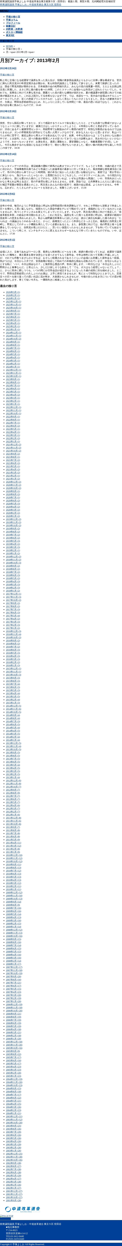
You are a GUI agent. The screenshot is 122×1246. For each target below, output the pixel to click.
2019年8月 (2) (13, 531)
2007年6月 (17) (13, 986)
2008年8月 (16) (13, 942)
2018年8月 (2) (13, 569)
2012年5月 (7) (13, 802)
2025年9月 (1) (13, 311)
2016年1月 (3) (13, 665)
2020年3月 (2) (13, 510)
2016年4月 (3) (13, 656)
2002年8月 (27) (13, 1166)
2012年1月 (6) (13, 814)
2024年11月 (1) (13, 335)
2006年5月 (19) (13, 1026)
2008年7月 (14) (13, 945)
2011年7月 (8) (13, 833)
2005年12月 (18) (14, 1042)
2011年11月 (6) (13, 821)
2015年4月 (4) (13, 693)
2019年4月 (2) (13, 544)
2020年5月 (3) (13, 503)
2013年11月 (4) (13, 746)
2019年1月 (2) (13, 553)
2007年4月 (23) (13, 992)
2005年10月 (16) (14, 1048)
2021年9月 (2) (13, 454)
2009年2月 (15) (13, 923)
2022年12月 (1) (13, 407)
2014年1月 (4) (13, 740)
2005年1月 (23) (13, 1076)
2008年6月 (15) (13, 948)
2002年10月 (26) (14, 1160)
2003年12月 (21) (14, 1116)
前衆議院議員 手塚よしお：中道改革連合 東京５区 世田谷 (30, 4)
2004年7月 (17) (13, 1094)
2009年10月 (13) (14, 898)
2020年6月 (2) (13, 500)
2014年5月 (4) (13, 727)
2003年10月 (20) (14, 1122)
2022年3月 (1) (13, 435)
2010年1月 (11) (13, 889)
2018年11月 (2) (13, 559)
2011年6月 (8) (13, 836)
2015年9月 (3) (13, 678)
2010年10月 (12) (14, 861)
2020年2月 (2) (13, 513)
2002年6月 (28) (13, 1172)
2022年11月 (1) (13, 410)
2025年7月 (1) (13, 314)
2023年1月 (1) (13, 404)
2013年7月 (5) (13, 758)
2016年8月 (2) (13, 643)
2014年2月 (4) (13, 737)
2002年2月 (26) (13, 1185)
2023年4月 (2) (13, 395)
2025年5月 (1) (13, 320)
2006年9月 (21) (13, 1014)
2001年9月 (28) (13, 1200)
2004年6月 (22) (13, 1098)
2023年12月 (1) (13, 370)
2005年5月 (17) (13, 1063)
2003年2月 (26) (13, 1147)
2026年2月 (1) (13, 295)
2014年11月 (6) (13, 709)
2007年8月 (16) (13, 979)
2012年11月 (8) (13, 783)
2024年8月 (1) (13, 345)
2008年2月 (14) (13, 961)
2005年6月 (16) (13, 1060)
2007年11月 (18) (14, 970)
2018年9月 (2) (13, 566)
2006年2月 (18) (13, 1035)
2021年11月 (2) (13, 447)
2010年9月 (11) (13, 864)
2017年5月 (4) (13, 615)
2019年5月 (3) (13, 541)
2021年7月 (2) (13, 460)
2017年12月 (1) (13, 594)
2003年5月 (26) (13, 1138)
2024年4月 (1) (13, 357)
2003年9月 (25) (13, 1126)
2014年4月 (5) (13, 730)
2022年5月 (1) (13, 429)
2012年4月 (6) (13, 805)
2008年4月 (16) (13, 954)
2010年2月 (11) (13, 886)
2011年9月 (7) (13, 827)
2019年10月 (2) (13, 525)
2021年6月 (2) (13, 463)
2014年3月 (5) (13, 734)
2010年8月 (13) (13, 867)
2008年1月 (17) (13, 964)
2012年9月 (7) (13, 790)
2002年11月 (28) (14, 1157)
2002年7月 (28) (13, 1169)
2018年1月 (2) (13, 591)
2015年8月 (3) (13, 681)
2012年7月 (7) (13, 796)
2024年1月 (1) (13, 367)
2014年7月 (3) (13, 721)
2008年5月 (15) (13, 951)
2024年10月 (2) (13, 339)
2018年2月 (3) (13, 587)
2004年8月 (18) (13, 1091)
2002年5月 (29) (13, 1175)
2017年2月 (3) (13, 625)
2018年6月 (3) (13, 575)
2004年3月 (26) (13, 1107)
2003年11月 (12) (14, 1119)
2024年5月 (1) (13, 354)
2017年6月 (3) (13, 612)
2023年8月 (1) (13, 382)
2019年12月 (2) (13, 519)
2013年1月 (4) (13, 777)
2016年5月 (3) (13, 653)
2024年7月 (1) (13, 348)
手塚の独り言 (7, 74)
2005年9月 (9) (13, 1051)
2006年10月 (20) (14, 1010)
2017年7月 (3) (13, 609)
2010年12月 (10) (14, 855)
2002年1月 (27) (13, 1188)
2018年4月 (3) (13, 581)
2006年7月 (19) (13, 1020)
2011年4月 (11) (13, 842)
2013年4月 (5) (13, 768)
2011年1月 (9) (13, 852)
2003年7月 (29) (13, 1132)
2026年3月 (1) (13, 292)
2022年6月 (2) (13, 426)
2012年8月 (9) (13, 793)
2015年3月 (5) (13, 696)
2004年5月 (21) (13, 1101)
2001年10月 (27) (14, 1197)
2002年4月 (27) (13, 1178)
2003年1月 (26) (13, 1150)
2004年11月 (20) (14, 1082)
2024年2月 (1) (13, 363)
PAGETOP (5, 1218)
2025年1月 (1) (13, 329)
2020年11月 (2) (13, 485)
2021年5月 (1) (13, 466)
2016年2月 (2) (13, 662)
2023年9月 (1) (13, 379)
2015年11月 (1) (13, 671)
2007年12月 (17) (14, 967)
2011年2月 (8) (13, 849)
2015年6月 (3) (13, 687)
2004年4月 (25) (13, 1104)
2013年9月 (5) (13, 752)
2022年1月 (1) (13, 441)
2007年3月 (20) (13, 995)
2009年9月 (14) (13, 902)
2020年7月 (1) (13, 497)
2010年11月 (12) (14, 858)
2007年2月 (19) (13, 998)
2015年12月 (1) (13, 668)
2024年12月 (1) (13, 332)
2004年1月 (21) (13, 1113)
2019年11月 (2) (13, 522)
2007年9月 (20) (13, 976)
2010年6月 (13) (13, 874)
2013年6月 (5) (13, 762)
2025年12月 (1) (13, 301)
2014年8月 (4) (13, 718)
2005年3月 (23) (13, 1070)
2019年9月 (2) (13, 528)
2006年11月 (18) (14, 1007)
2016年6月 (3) (13, 650)
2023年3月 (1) (13, 398)
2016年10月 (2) (13, 637)
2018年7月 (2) (13, 572)
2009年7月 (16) (13, 908)
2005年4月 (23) (13, 1066)
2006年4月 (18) (13, 1029)
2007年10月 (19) (14, 973)
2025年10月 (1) (13, 307)
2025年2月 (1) (13, 326)
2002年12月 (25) (14, 1154)
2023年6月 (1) (13, 388)
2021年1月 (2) (13, 479)
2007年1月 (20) (13, 1001)
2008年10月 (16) (14, 936)
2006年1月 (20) (13, 1038)
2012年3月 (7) (13, 808)
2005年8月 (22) (13, 1054)
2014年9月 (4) (13, 715)
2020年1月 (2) (13, 516)
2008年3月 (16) (13, 958)
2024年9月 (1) (13, 342)
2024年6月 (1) (13, 351)
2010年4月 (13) (13, 880)
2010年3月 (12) (13, 883)
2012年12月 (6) (13, 780)
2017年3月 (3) (13, 622)
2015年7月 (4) (13, 684)
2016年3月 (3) (13, 659)
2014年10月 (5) (13, 712)
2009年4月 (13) (13, 917)
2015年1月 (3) (13, 703)
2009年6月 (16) (13, 911)
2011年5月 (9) (13, 839)
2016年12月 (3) (13, 631)
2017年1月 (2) (13, 628)
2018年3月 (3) (13, 584)
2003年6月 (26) (13, 1135)
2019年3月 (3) (13, 547)
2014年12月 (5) (13, 706)
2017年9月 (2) (13, 603)
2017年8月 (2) (13, 606)
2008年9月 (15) (13, 939)
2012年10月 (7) (13, 786)
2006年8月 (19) (13, 1017)
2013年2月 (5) (13, 774)
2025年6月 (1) (13, 317)
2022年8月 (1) (13, 419)
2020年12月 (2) (13, 482)
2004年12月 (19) (14, 1079)
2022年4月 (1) (13, 432)
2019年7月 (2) (13, 535)
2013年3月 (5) (13, 771)
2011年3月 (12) (13, 846)
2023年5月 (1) (13, 391)
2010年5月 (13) (13, 877)
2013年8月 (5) (13, 755)
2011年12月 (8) (13, 818)
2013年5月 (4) (13, 765)
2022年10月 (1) (13, 413)
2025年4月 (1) (13, 323)
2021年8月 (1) (13, 457)
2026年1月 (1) (13, 298)
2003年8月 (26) (13, 1129)
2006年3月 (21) (13, 1032)
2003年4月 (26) (13, 1141)
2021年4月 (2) (13, 469)
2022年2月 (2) (13, 438)
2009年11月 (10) (14, 895)
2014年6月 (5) (13, 724)
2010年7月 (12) (13, 870)
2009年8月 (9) (13, 905)
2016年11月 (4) (13, 634)
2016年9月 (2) (13, 640)
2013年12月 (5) (13, 743)
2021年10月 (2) (13, 451)
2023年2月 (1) (13, 401)
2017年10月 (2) (13, 600)
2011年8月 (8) (13, 830)
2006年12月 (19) (14, 1004)
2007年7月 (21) (13, 982)
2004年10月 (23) (14, 1085)
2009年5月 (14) (13, 914)
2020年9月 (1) (13, 491)
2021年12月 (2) (13, 444)
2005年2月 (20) (13, 1073)
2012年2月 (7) (13, 811)
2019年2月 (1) (13, 550)
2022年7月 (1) (13, 423)
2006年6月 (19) (13, 1023)
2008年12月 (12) (14, 930)
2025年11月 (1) (13, 304)
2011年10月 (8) (13, 824)
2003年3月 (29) (13, 1144)
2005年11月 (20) (14, 1045)
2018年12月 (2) (13, 556)
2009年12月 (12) (14, 892)
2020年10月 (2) (13, 488)
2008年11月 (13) (14, 933)
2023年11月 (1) (13, 373)
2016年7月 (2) (13, 647)
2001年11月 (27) (14, 1194)
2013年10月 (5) (13, 749)
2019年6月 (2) (13, 538)
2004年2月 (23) (13, 1110)
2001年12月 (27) (14, 1191)
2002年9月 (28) (13, 1163)
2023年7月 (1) (13, 385)
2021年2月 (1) (13, 475)
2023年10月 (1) (13, 376)
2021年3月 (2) (13, 472)
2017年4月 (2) (13, 619)
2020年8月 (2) (13, 494)
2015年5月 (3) (13, 690)
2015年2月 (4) (13, 699)
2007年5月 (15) (13, 989)
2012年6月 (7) (13, 799)
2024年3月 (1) (13, 360)
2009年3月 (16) (13, 920)
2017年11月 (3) (13, 597)
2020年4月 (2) (13, 507)
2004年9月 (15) (13, 1088)
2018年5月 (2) (13, 578)
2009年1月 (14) (13, 926)
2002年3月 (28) (13, 1182)
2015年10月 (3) (13, 675)
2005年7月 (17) (13, 1057)
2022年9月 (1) (13, 416)
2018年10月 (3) (13, 563)
